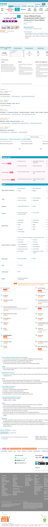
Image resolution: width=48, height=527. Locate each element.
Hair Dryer (45, 492)
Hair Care (35, 493)
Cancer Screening (5, 488)
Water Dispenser (27, 477)
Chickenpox (15, 484)
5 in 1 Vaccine (15, 482)
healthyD (25, 525)
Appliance (45, 477)
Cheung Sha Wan (4, 432)
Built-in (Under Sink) (28, 480)
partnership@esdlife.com (7, 506)
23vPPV (14, 479)
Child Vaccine (15, 477)
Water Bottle (27, 482)
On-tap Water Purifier (28, 478)
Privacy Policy (41, 524)
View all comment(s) (34, 137)
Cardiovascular (4, 483)
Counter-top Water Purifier (29, 479)
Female (4, 448)
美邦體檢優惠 (24, 6)
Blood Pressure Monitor (16, 490)
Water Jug (26, 481)
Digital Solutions (37, 525)
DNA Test (3, 490)
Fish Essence (36, 482)
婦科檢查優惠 (42, 6)
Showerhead (27, 483)
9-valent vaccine (15, 478)
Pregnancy (36, 494)
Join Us (28, 524)
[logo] (3, 6)
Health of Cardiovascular (38, 490)
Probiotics (35, 479)
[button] (19, 27)
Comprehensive (4, 477)
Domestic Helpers (4, 489)
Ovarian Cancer (37, 451)
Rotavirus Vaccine (16, 485)
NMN (35, 477)
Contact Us (24, 524)
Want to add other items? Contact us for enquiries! (31, 285)
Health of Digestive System (38, 487)
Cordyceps (36, 480)
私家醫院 (36, 6)
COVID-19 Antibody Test (5, 480)
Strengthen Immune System (38, 486)
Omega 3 (35, 483)
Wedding (12, 525)
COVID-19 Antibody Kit (5, 481)
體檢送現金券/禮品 (17, 6)
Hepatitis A (14, 481)
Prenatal (3, 485)
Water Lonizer (27, 485)
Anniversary (17, 525)
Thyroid (18, 451)
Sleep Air (45, 483)
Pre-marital (3, 484)
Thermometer (15, 492)
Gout (15, 451)
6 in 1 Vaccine (15, 483)
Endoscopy (3, 487)
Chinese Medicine (5, 493)
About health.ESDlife (5, 524)
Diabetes (10, 451)
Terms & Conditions (34, 524)
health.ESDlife (31, 525)
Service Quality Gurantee (15, 448)
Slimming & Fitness (37, 489)
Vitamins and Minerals (37, 484)
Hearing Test (4, 492)
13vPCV (14, 480)
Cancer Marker (4, 451)
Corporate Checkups (5, 495)
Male (2, 482)
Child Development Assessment (7, 494)
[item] (6, 143)
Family (22, 525)
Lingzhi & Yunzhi (37, 481)
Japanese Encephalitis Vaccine (18, 486)
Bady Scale (14, 493)
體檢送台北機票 (31, 6)
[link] (4, 514)
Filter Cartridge (27, 484)
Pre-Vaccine (4, 479)
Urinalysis (30, 451)
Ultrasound (24, 451)
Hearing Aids (15, 494)
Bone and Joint (36, 491)
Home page (2, 9)
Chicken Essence (37, 478)
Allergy (3, 486)
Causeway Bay (13, 432)
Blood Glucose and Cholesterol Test (18, 491)
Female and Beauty (37, 488)
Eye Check (3, 491)
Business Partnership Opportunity (15, 524)
